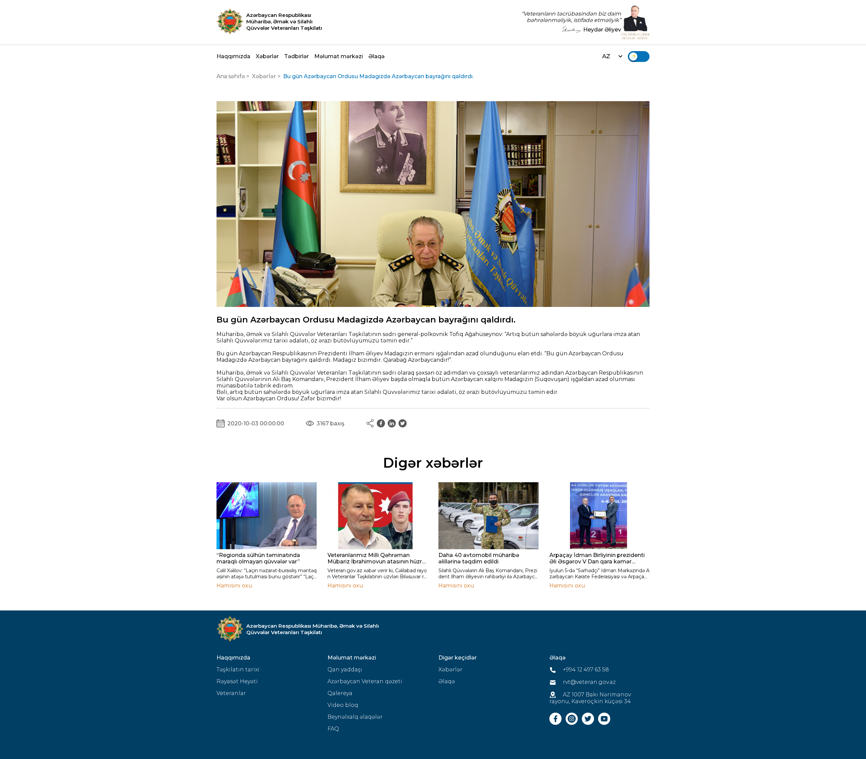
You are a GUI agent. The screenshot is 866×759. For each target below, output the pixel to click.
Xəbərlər (267, 56)
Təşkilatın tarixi (237, 669)
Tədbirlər (296, 56)
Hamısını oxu (234, 585)
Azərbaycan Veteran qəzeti (364, 681)
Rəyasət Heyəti (237, 681)
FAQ (333, 728)
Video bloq (342, 705)
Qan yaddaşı (344, 669)
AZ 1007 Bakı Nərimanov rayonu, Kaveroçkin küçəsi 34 (590, 698)
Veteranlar (231, 693)
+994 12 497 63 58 (585, 669)
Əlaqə (376, 56)
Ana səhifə (230, 76)
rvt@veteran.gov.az (589, 682)
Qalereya (339, 693)
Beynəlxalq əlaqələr (355, 717)
